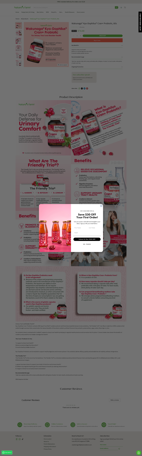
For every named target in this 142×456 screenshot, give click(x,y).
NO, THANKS (87, 244)
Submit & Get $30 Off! (87, 239)
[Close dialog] (101, 206)
